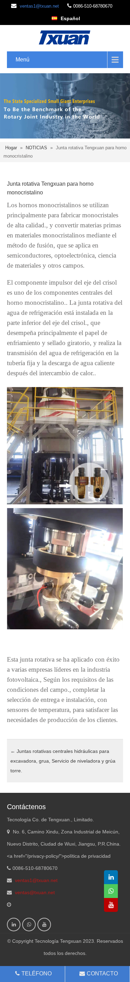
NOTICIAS (36, 147)
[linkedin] (13, 924)
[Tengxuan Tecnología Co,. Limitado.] (65, 37)
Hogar (11, 147)
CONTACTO (102, 973)
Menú (22, 59)
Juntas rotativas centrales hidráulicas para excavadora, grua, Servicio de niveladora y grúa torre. (62, 760)
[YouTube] (44, 924)
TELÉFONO (36, 973)
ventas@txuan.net (35, 892)
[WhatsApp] (29, 924)
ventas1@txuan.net (39, 6)
